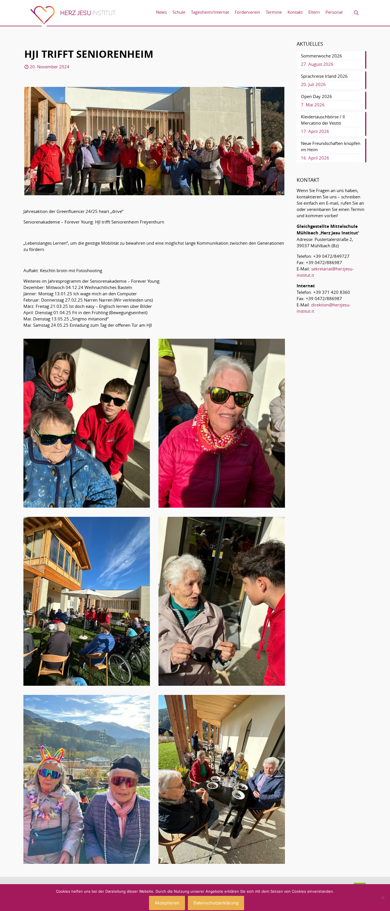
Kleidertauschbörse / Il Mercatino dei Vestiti (323, 120)
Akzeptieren (167, 903)
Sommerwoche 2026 (321, 56)
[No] (383, 897)
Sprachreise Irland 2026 (324, 76)
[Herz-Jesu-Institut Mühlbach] (73, 17)
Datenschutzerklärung (216, 903)
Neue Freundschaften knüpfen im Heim (330, 146)
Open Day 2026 (316, 96)
